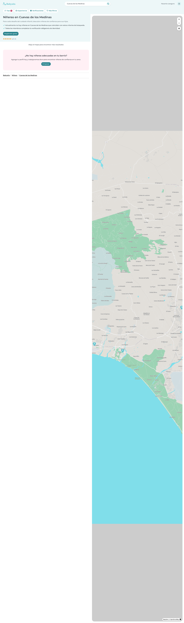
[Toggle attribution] (180, 619)
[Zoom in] (179, 19)
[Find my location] (179, 28)
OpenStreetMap (174, 619)
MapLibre (165, 619)
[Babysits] (9, 4)
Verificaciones (37, 11)
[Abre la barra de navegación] (179, 4)
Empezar (46, 64)
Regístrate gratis (10, 34)
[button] (182, 307)
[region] (137, 318)
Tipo (9, 11)
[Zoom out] (179, 23)
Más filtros (52, 11)
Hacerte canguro (168, 4)
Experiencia (22, 11)
